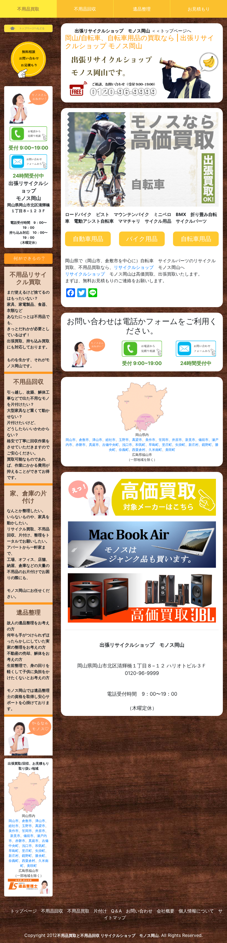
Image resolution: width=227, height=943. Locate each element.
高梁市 (40, 826)
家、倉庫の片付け (28, 497)
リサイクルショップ (134, 267)
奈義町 (14, 861)
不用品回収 (85, 9)
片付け (100, 911)
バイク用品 (142, 238)
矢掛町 (40, 851)
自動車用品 (88, 238)
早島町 (14, 851)
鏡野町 (27, 856)
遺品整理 (142, 9)
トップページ (23, 911)
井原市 (40, 831)
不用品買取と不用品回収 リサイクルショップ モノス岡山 (108, 935)
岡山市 (14, 821)
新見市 (15, 836)
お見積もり (199, 9)
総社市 (14, 826)
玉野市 (27, 826)
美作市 (14, 831)
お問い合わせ (139, 911)
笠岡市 (27, 831)
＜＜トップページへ (133, 31)
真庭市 (33, 841)
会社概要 (165, 911)
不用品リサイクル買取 (28, 278)
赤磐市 (20, 841)
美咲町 (32, 866)
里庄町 (27, 851)
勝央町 (40, 856)
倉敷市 (27, 821)
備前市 (28, 836)
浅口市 (27, 846)
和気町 (40, 846)
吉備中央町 (110, 445)
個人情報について (196, 911)
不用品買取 (28, 9)
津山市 (40, 821)
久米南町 (155, 450)
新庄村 (14, 856)
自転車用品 (196, 238)
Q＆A (116, 911)
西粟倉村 (28, 861)
